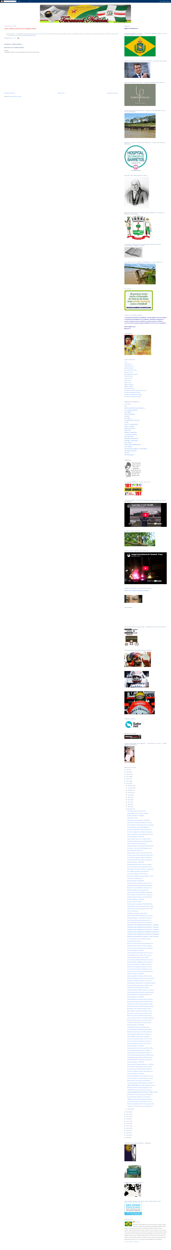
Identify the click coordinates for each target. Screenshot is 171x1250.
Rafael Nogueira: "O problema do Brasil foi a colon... (140, 1011)
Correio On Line (128, 378)
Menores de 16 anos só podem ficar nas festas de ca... (139, 1015)
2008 (127, 1137)
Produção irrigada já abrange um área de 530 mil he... (140, 897)
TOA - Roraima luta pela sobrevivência (136, 811)
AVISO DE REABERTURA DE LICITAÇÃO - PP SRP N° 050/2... (142, 1092)
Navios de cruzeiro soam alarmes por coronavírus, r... (139, 1041)
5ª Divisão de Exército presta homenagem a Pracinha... (140, 1083)
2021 (127, 781)
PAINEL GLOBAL (128, 386)
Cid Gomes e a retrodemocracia (134, 878)
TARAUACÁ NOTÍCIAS (85, 7)
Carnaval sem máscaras (132, 911)
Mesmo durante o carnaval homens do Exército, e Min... (140, 906)
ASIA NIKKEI (127, 412)
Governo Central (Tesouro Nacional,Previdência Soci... (140, 855)
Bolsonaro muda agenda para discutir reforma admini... (140, 1001)
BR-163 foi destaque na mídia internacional (137, 890)
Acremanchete (127, 364)
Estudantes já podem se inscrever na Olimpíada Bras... (140, 841)
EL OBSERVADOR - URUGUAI (131, 420)
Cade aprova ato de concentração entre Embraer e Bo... (140, 971)
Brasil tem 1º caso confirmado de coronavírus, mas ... (139, 887)
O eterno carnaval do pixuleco (134, 901)
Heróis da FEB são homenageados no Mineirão (138, 1036)
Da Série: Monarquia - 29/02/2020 (135, 815)
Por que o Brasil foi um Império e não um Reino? (139, 1097)
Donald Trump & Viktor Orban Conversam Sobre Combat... (141, 983)
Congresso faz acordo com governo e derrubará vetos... (140, 1106)
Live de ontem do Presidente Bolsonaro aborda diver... (140, 959)
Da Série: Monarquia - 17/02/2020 (135, 1045)
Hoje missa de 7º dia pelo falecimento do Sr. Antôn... (139, 822)
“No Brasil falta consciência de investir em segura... (139, 1090)
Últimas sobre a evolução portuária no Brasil (138, 987)
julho (129, 797)
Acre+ (125, 362)
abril (129, 804)
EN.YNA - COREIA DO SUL (131, 424)
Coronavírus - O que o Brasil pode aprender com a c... (140, 848)
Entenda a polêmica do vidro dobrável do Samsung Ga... (140, 846)
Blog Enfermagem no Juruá (131, 374)
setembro (130, 792)
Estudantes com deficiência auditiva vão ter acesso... (139, 980)
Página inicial (61, 93)
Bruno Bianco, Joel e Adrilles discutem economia (139, 1008)
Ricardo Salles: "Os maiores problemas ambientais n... (140, 1094)
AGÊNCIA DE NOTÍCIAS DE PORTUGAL (134, 408)
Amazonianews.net (129, 366)
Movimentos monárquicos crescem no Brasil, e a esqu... (140, 876)
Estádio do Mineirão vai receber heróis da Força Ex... (140, 1059)
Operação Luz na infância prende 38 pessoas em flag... (140, 1004)
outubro (130, 790)
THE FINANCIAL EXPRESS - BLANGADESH (135, 449)
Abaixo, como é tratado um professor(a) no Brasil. (136, 590)
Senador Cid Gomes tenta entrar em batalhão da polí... (140, 985)
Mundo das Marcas (129, 384)
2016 (127, 1119)
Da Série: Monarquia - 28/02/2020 (135, 836)
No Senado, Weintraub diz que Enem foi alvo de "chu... (140, 1076)
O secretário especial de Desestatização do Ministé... (139, 1069)
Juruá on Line (127, 382)
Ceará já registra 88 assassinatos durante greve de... (139, 920)
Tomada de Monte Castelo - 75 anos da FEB (137, 957)
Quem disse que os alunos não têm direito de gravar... (140, 853)
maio (129, 802)
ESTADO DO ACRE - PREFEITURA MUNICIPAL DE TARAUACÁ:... (143, 934)
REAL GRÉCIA (128, 442)
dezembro (130, 785)
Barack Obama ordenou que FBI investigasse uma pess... (140, 1006)
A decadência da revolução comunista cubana (138, 1027)
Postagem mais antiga (112, 93)
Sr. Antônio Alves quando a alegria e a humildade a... (140, 857)
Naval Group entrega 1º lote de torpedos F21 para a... (140, 867)
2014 (127, 1123)
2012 (127, 1128)
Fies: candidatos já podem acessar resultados (138, 871)
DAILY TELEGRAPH (129, 414)
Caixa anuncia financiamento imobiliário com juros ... (140, 969)
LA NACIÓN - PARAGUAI (130, 434)
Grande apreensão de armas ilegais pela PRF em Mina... (140, 1048)
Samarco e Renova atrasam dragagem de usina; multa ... (140, 908)
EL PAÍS (126, 422)
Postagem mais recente (9, 93)
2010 (127, 1133)
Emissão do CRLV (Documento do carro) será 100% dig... (141, 978)
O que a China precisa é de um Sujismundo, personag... (140, 834)
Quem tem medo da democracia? (135, 850)
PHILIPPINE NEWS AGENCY (131, 438)
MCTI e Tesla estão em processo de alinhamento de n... (140, 943)
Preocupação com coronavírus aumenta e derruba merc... (140, 869)
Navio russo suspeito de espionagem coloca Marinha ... (140, 948)
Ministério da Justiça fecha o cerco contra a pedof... (139, 1020)
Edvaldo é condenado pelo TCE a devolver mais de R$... (140, 1104)
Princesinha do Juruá (129, 388)
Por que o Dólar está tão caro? (134, 941)
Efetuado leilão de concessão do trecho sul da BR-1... (140, 946)
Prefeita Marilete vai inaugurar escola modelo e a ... (139, 1080)
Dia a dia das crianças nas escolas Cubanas (137, 873)
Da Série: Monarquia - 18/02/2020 (135, 1025)
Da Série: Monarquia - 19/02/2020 (135, 997)
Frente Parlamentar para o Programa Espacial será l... (139, 994)
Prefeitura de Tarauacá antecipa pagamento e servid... (140, 1087)
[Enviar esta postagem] (18, 38)
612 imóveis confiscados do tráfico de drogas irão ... (139, 829)
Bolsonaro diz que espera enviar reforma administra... (140, 1032)
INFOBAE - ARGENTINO (130, 432)
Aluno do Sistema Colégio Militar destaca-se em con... (140, 953)
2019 (127, 1112)
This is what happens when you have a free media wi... (140, 922)
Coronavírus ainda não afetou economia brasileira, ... (140, 1022)
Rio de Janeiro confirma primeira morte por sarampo (139, 1066)
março (129, 806)
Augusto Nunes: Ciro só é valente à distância (138, 813)
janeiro (129, 1109)
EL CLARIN (127, 418)
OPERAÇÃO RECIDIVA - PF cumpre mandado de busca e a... (141, 1085)
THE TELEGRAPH (129, 455)
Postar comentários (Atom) (14, 96)
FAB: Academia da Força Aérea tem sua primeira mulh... (140, 992)
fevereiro (130, 809)
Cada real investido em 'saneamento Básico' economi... (140, 1078)
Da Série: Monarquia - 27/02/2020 (135, 862)
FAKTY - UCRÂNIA (129, 426)
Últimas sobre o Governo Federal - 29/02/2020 (138, 820)
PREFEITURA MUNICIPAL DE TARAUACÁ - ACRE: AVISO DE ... (143, 936)
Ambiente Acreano (128, 368)
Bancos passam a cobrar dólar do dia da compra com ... (140, 894)
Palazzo (137, 1221)
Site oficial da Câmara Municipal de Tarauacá (135, 390)
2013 (127, 1126)
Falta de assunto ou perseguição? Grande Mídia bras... (140, 904)
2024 (127, 774)
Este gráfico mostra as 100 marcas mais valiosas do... (139, 883)
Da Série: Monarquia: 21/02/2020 (135, 950)
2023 (127, 776)
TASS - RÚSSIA (128, 446)
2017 (127, 1116)
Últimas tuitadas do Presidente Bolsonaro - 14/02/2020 (140, 1064)
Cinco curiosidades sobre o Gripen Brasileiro (138, 827)
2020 (127, 783)
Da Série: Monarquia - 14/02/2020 (135, 1062)
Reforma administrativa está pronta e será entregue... (139, 918)
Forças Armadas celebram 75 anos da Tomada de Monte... (141, 1018)
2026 (127, 769)
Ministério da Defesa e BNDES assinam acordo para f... (140, 962)
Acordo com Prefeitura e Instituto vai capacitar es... (139, 1043)
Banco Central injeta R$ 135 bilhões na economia (139, 964)
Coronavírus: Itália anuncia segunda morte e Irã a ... (139, 939)
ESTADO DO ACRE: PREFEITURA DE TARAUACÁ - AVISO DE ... (143, 925)
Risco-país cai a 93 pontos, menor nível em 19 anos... (140, 1013)
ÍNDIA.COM (127, 430)
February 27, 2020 (30, 35)
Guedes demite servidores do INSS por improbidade (139, 892)
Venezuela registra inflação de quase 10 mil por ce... (139, 1034)
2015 (127, 1121)
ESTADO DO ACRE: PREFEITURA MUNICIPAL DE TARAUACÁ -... (143, 932)
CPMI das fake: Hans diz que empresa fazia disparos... (140, 1099)
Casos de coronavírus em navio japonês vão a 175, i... (140, 1101)
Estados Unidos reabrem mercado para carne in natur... (140, 915)
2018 (127, 1114)
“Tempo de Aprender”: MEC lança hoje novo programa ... (141, 990)
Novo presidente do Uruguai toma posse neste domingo (140, 825)
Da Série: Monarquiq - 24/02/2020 (135, 899)
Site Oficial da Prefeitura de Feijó (132, 392)
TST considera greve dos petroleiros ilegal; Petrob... (139, 1029)
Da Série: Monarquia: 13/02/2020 (135, 1073)
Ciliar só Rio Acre (128, 376)
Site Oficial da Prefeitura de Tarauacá (133, 394)
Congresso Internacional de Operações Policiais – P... (140, 1052)
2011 (127, 1130)
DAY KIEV (127, 416)
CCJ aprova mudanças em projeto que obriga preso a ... (140, 1071)
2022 (127, 779)
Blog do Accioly (128, 372)
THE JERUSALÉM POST (130, 451)
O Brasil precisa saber (132, 818)
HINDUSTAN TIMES (129, 428)
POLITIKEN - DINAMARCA (131, 440)
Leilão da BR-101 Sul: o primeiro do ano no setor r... (139, 955)
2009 (127, 1135)
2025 (127, 772)
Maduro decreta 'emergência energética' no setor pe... (140, 966)
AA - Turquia (127, 404)
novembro (130, 788)
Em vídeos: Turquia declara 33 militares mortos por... (140, 832)
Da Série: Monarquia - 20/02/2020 (135, 973)
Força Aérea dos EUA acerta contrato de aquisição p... (140, 860)
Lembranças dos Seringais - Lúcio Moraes (137, 913)
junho (129, 799)
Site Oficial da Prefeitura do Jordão (132, 396)
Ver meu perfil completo (131, 1241)
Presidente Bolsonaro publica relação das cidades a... (140, 864)
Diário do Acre (127, 380)
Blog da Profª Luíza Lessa (130, 370)
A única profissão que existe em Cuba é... (137, 843)
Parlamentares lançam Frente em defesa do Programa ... (140, 885)
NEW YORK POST (128, 436)
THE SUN (126, 453)
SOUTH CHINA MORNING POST (132, 444)
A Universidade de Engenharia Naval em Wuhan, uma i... (140, 1055)
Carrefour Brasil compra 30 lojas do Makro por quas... (140, 1057)
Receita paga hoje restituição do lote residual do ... (139, 1050)
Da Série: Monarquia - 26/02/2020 (135, 880)
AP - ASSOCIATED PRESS (130, 410)
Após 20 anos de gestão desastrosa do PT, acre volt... (139, 1038)
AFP (125, 406)
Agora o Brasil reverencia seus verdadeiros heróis (139, 839)
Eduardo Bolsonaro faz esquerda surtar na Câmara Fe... (140, 999)
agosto (129, 795)
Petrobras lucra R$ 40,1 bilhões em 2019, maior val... (140, 976)
